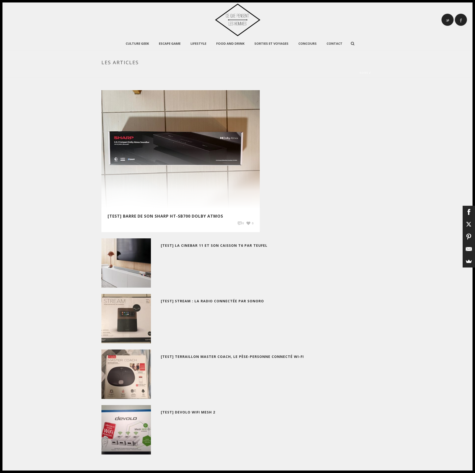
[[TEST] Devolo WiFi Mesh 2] (126, 429)
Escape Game (170, 43)
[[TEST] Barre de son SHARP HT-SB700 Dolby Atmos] (180, 149)
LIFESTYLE (198, 43)
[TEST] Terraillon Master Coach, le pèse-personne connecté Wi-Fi (232, 356)
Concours (307, 43)
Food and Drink (230, 43)
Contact (334, 43)
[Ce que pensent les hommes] (237, 19)
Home (363, 73)
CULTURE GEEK (137, 43)
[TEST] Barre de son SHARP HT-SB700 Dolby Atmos (165, 216)
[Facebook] (469, 212)
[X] (469, 224)
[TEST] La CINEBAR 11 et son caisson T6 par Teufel (214, 245)
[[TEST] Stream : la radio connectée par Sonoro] (126, 318)
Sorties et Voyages (271, 43)
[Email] (469, 249)
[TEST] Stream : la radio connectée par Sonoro (212, 301)
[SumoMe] (469, 261)
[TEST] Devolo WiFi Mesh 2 (188, 412)
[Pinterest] (469, 236)
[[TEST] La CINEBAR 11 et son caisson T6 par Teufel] (126, 262)
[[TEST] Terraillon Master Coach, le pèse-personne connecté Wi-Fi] (126, 373)
